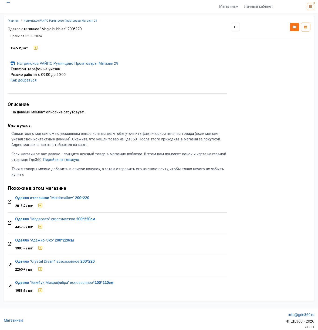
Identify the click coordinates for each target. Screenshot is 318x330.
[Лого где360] (49, 6)
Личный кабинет (258, 6)
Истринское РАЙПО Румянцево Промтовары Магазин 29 (60, 20)
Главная (13, 20)
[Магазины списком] (305, 27)
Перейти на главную (61, 159)
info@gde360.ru (301, 315)
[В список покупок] (35, 48)
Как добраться (23, 80)
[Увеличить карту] (235, 27)
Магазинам (228, 6)
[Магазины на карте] (294, 27)
